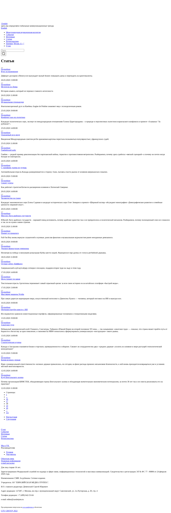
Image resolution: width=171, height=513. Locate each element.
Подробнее (5, 69)
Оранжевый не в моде (10, 135)
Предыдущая (11, 417)
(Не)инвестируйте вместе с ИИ (14, 310)
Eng (5, 24)
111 (7, 413)
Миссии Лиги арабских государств (16, 216)
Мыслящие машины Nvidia (12, 294)
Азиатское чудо (7, 325)
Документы (11, 454)
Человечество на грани (11, 198)
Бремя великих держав (10, 360)
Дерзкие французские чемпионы (15, 248)
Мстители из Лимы (9, 87)
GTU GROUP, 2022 (9, 511)
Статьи (9, 39)
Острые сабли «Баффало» (12, 264)
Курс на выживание (9, 71)
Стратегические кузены (11, 342)
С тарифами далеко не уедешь (14, 168)
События (10, 35)
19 (7, 406)
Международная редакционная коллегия (23, 32)
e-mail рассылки (8, 463)
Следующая (11, 419)
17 (7, 401)
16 (7, 399)
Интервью (10, 37)
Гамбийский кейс (8, 150)
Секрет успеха (7, 183)
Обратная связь (7, 459)
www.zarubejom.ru (28, 507)
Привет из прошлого (10, 233)
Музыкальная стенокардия (12, 102)
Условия (9, 452)
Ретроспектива (12, 41)
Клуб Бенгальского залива (12, 377)
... (7, 397)
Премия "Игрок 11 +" (15, 44)
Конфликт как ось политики (13, 117)
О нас (8, 46)
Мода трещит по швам (10, 279)
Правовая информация (10, 461)
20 (7, 408)
